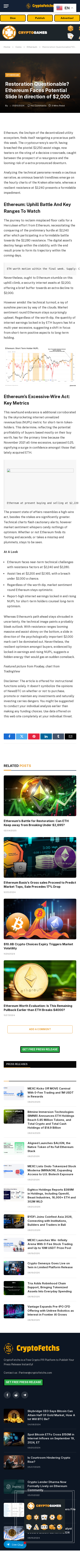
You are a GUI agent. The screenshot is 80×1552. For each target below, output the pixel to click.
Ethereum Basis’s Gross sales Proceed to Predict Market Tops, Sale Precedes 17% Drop (40, 884)
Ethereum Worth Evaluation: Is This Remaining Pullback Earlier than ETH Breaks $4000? (38, 1008)
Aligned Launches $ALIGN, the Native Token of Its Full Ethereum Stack (50, 1147)
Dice (13, 18)
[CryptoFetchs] (40, 6)
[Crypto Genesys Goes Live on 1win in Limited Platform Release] (14, 1268)
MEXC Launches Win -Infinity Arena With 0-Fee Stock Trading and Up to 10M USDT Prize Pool (50, 1244)
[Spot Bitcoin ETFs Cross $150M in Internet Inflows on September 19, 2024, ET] (14, 1439)
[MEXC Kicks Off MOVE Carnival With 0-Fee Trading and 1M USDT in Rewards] (14, 1093)
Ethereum (13, 75)
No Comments (39, 105)
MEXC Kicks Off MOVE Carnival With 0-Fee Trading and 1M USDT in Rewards (51, 1092)
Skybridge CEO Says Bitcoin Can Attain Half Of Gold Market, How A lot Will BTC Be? (51, 1415)
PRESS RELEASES (17, 1064)
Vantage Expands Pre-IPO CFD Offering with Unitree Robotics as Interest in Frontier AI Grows (51, 1310)
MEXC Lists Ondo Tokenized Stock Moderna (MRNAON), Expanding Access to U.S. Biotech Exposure (52, 1170)
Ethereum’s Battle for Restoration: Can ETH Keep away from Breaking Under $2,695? (36, 823)
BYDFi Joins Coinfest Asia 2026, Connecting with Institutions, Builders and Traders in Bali (50, 1220)
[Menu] (6, 6)
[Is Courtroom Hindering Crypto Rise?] (14, 1462)
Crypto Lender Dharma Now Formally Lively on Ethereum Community (47, 1486)
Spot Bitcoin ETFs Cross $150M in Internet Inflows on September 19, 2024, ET (51, 1438)
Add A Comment (40, 1029)
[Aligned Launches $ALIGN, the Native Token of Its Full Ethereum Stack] (14, 1148)
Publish (40, 18)
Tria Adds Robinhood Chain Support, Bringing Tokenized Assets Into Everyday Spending (50, 1287)
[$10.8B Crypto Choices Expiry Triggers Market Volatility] (40, 919)
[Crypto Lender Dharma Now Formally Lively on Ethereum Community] (14, 1487)
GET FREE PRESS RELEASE (40, 1049)
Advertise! (67, 18)
